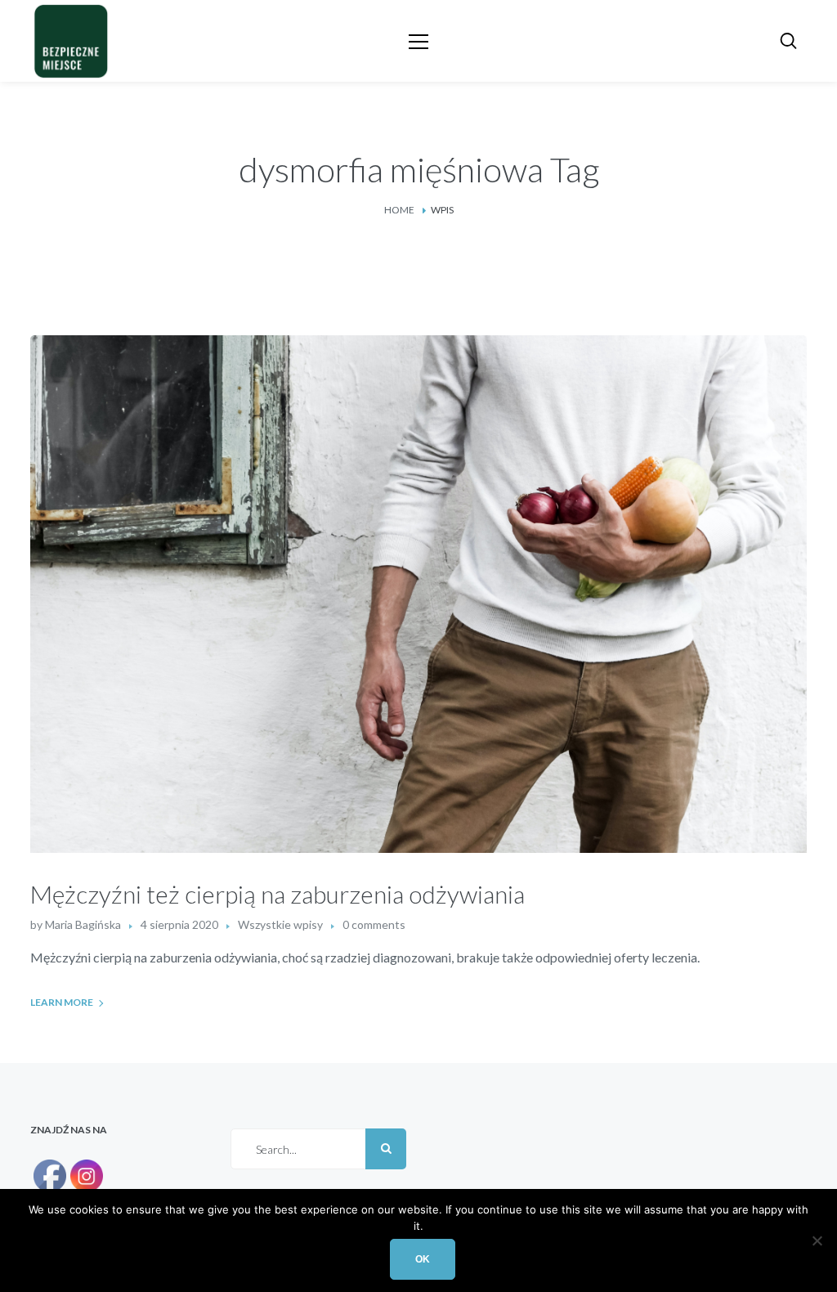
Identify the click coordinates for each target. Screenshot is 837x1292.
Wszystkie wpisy (280, 924)
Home (399, 210)
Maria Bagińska (83, 924)
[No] (816, 1240)
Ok (422, 1259)
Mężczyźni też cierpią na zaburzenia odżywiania (277, 893)
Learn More (61, 1002)
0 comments (373, 924)
